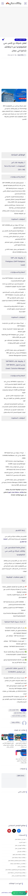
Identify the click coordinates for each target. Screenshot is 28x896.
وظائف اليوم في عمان (20, 848)
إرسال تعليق (20, 775)
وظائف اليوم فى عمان (20, 39)
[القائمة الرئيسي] (25, 3)
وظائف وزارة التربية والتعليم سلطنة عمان (15, 869)
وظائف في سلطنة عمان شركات (18, 715)
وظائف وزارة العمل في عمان (18, 875)
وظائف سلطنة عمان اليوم (19, 854)
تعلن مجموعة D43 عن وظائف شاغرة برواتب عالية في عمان (8, 745)
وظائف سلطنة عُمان (6, 892)
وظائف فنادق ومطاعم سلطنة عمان (16, 860)
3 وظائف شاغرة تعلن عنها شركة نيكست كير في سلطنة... (21, 745)
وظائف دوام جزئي (21, 851)
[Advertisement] (14, 22)
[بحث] (2, 3)
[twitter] (14, 831)
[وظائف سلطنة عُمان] (14, 3)
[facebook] (19, 831)
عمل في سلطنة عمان (20, 839)
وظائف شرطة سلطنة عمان (18, 857)
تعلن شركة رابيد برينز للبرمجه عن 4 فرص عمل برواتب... (21, 761)
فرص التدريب (22, 842)
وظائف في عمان (21, 866)
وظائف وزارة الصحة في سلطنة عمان (16, 872)
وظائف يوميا (20, 55)
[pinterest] (9, 831)
